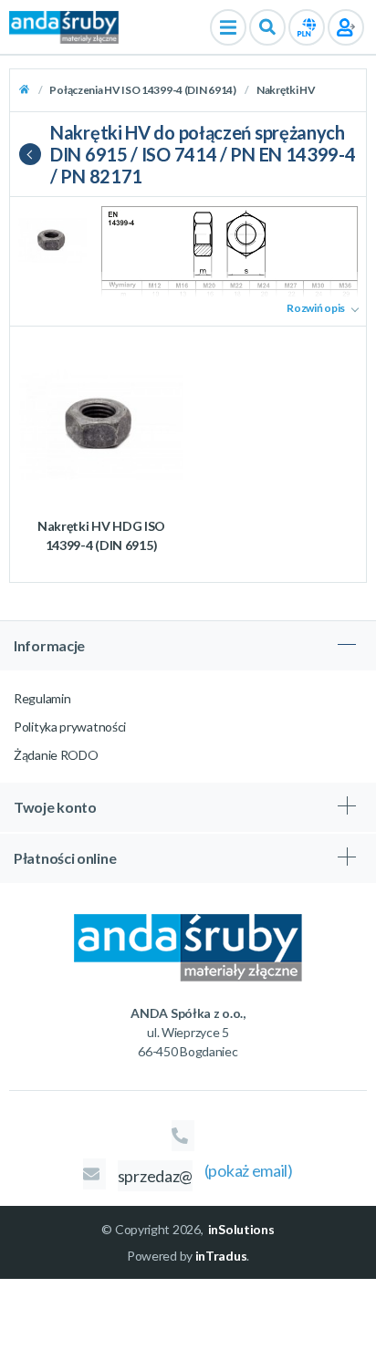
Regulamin (42, 698)
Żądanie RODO (56, 755)
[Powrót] (34, 154)
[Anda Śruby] (64, 26)
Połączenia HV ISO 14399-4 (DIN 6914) (143, 90)
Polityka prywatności (70, 726)
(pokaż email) (248, 1170)
